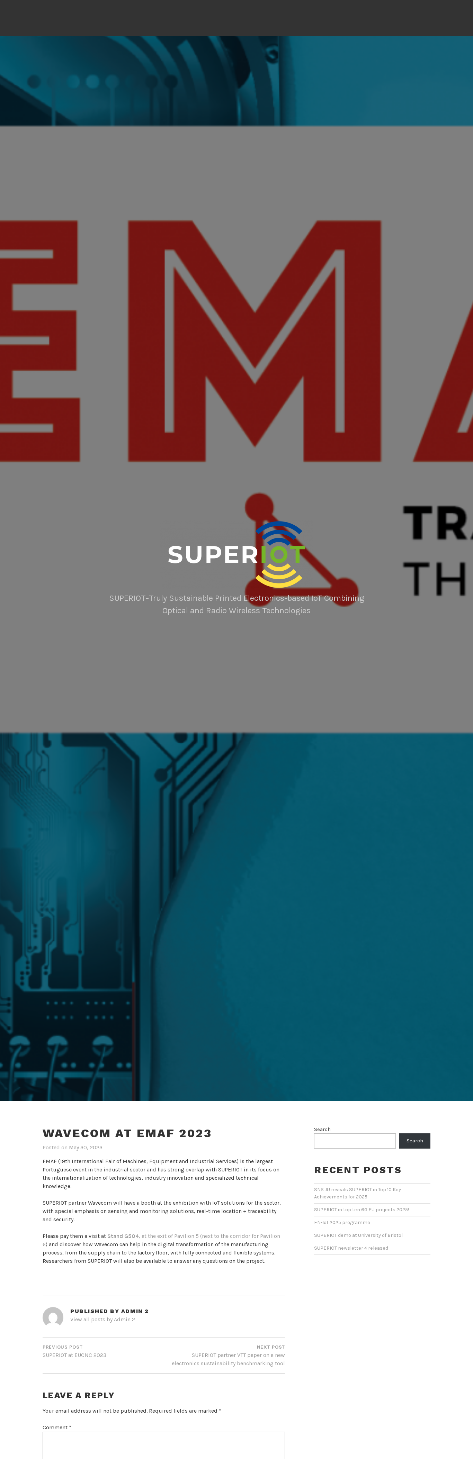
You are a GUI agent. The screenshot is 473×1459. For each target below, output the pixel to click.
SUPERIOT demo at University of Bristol (358, 1235)
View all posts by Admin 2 (102, 1319)
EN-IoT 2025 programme (342, 1222)
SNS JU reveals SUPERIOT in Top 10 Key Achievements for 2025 (357, 1193)
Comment (57, 1427)
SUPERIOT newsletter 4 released (351, 1248)
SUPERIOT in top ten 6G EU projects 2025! (361, 1210)
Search (322, 1129)
